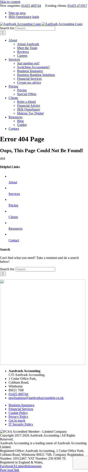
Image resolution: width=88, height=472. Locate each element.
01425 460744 (31, 5)
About (13, 182)
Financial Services (21, 409)
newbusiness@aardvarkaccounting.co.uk (36, 398)
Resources (15, 228)
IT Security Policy (21, 424)
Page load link (9, 470)
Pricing (13, 205)
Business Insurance (21, 405)
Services (14, 194)
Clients (13, 217)
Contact (14, 240)
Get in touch (17, 420)
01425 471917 (77, 5)
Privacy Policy (18, 416)
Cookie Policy (18, 413)
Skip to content (10, 2)
